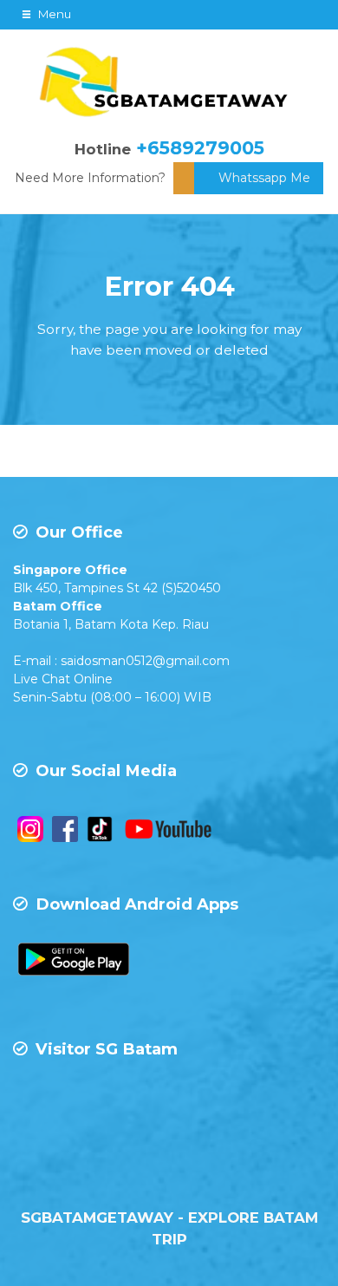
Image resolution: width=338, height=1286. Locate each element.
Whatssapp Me (264, 178)
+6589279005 (200, 148)
